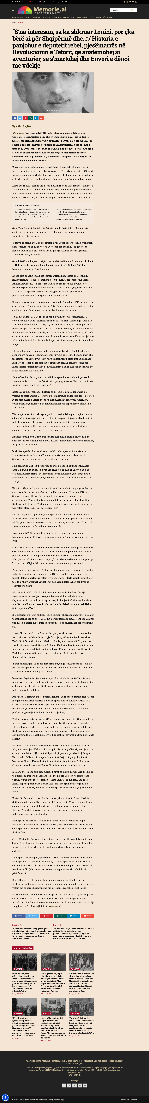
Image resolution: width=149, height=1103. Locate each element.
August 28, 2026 (46, 1041)
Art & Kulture (82, 17)
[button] (5, 1097)
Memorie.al (17, 1099)
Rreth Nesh (16, 2)
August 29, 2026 (75, 994)
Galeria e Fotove (69, 17)
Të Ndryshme (107, 17)
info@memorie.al (75, 1072)
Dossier (27, 17)
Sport (92, 17)
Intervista (36, 17)
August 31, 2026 (18, 1038)
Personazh (46, 17)
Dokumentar (56, 17)
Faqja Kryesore (17, 17)
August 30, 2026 (18, 994)
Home (14, 23)
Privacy (134, 1100)
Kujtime (98, 17)
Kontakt (24, 2)
